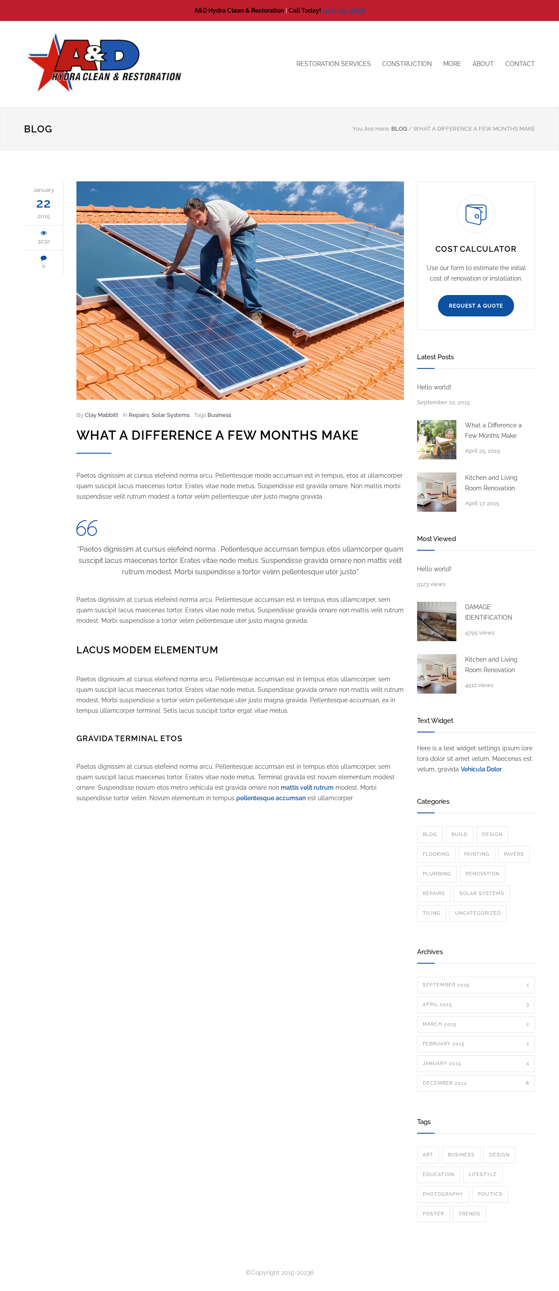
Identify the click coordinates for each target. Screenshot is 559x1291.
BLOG (38, 129)
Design (492, 834)
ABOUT (483, 63)
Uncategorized (478, 913)
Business (219, 415)
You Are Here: (371, 128)
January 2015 (476, 1063)
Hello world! (434, 387)
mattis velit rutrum (307, 787)
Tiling (432, 913)
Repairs (139, 415)
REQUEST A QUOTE (476, 306)
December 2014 (476, 1083)
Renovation (483, 874)
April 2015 (476, 1004)
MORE (452, 63)
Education (438, 1174)
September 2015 (476, 985)
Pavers (514, 854)
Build (460, 834)
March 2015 (476, 1024)
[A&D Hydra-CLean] (105, 64)
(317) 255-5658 (343, 10)
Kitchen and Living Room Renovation (491, 483)
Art (428, 1155)
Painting (477, 854)
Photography (443, 1194)
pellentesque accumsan (271, 798)
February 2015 (476, 1044)
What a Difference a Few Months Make (217, 435)
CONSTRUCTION (407, 63)
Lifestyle (483, 1174)
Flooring (436, 854)
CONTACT (520, 63)
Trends (469, 1214)
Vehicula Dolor (481, 769)
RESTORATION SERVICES (334, 63)
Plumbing (437, 874)
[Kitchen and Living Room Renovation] (436, 492)
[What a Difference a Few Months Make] (240, 290)
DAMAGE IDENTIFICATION (488, 612)
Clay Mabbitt (101, 415)
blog (430, 834)
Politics (490, 1194)
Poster (433, 1214)
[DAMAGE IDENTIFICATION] (436, 621)
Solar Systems (171, 415)
